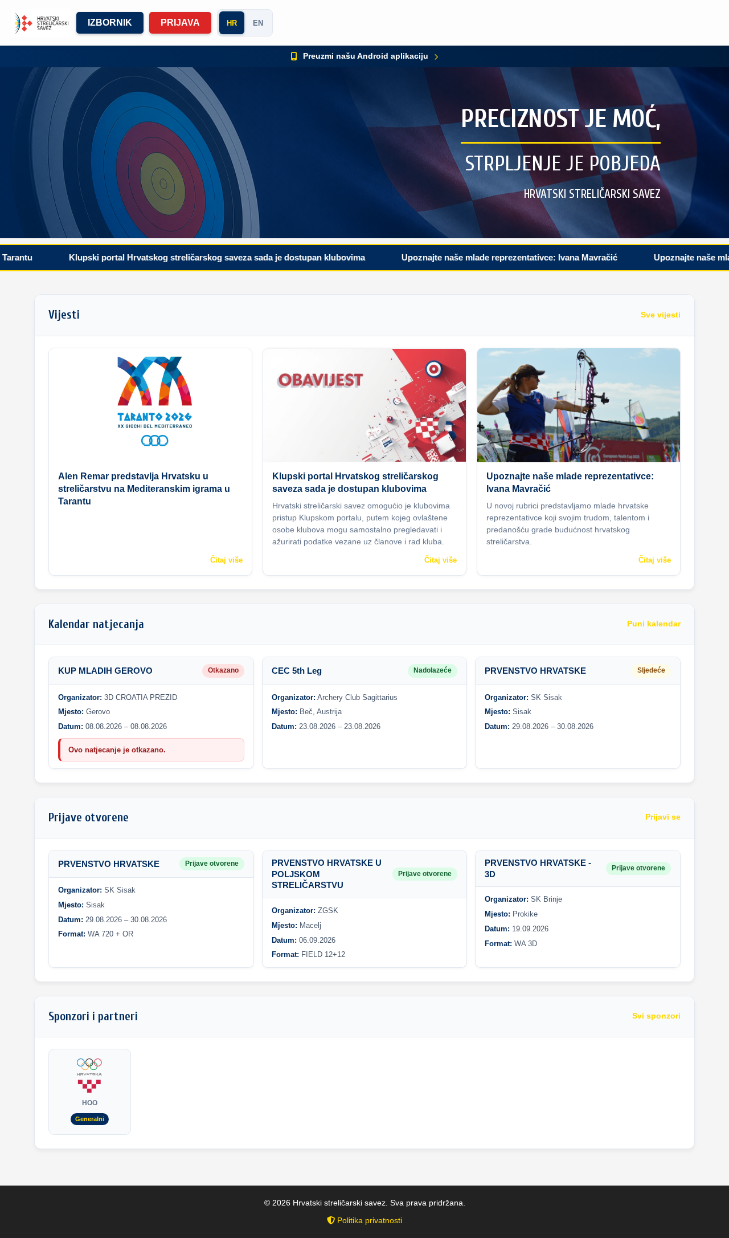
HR (232, 23)
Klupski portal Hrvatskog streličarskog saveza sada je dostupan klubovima (173, 257)
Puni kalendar (654, 624)
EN (258, 23)
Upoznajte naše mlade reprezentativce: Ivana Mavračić (466, 257)
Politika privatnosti (368, 1220)
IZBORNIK (110, 22)
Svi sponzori (656, 1016)
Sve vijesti (661, 315)
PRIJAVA (180, 22)
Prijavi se (663, 817)
